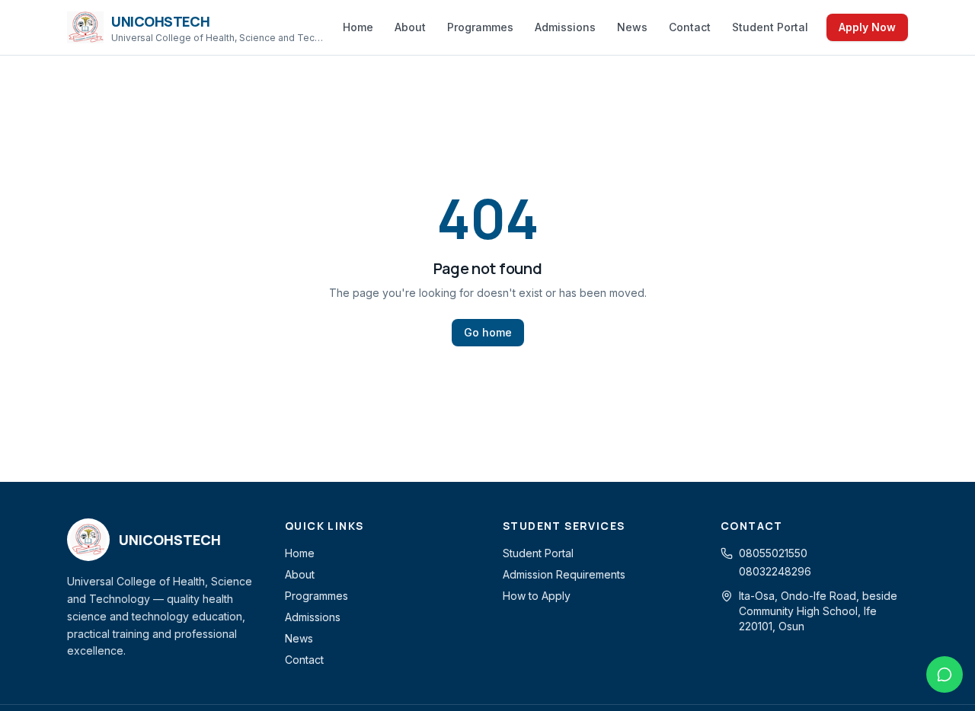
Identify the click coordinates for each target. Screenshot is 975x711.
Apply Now (867, 27)
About (410, 27)
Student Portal (770, 27)
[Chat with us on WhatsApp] (944, 674)
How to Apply (537, 595)
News (632, 27)
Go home (488, 332)
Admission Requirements (564, 574)
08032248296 (775, 571)
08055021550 (773, 553)
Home (358, 27)
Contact (690, 27)
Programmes (480, 27)
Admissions (565, 27)
